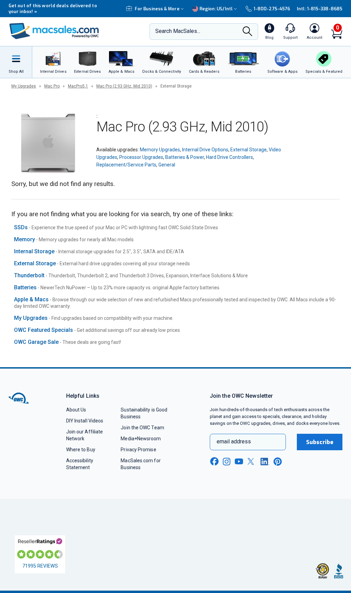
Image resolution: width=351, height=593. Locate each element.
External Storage (248, 149)
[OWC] (54, 32)
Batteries (25, 287)
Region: (216, 9)
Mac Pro (52, 86)
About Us (76, 409)
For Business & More (157, 9)
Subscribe (320, 442)
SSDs (21, 227)
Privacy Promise (138, 449)
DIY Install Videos (85, 420)
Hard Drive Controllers (229, 157)
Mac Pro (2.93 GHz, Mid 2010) (124, 86)
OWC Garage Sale (36, 342)
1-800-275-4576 (272, 9)
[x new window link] (251, 461)
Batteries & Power (184, 157)
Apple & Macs (31, 299)
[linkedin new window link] (265, 461)
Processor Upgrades (141, 157)
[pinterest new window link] (278, 461)
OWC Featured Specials (43, 330)
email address (234, 441)
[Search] (247, 32)
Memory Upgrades (160, 149)
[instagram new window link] (226, 461)
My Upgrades (23, 86)
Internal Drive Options (205, 149)
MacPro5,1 (78, 86)
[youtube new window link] (238, 461)
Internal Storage (34, 251)
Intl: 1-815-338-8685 (319, 9)
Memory (24, 239)
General (166, 164)
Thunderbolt (29, 275)
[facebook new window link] (214, 461)
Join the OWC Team (142, 427)
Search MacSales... (177, 31)
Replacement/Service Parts (126, 164)
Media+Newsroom (141, 438)
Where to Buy (80, 449)
